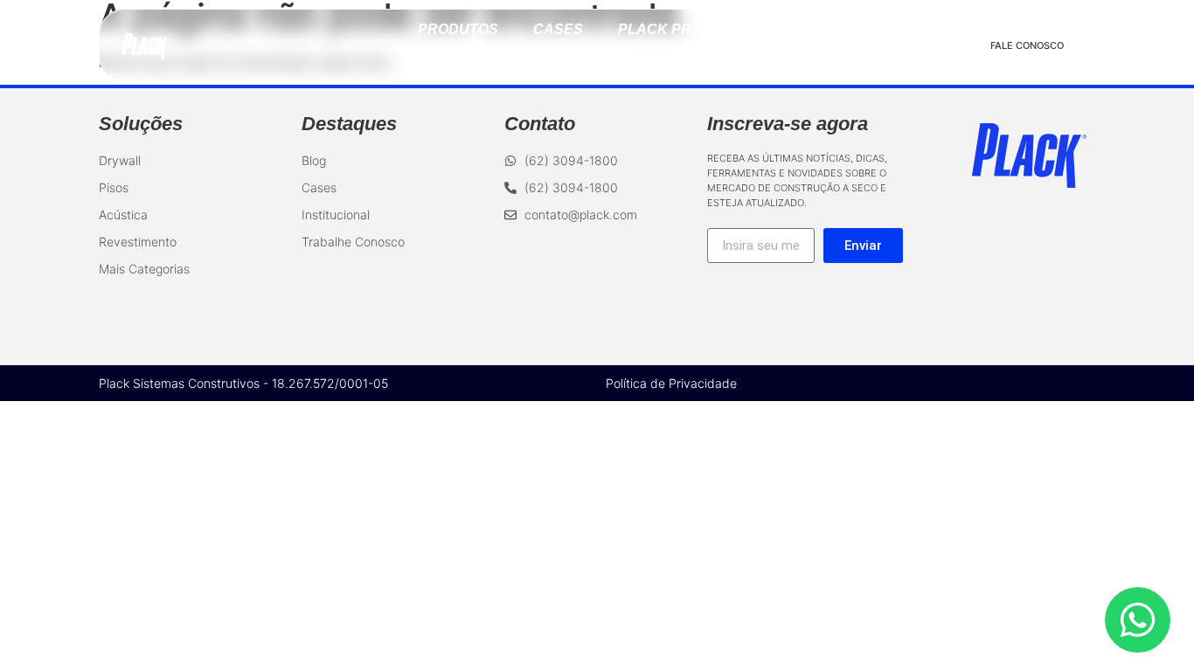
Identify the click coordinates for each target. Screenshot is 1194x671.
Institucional (597, 60)
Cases (558, 29)
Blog (757, 29)
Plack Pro (660, 29)
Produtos (458, 29)
